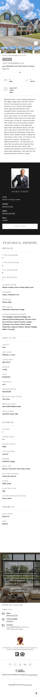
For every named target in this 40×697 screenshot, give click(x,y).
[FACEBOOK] (10, 664)
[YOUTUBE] (25, 664)
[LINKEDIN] (20, 664)
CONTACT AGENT (20, 226)
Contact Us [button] (20, 591)
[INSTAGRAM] (15, 664)
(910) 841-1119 (10, 621)
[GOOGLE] (30, 664)
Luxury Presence (33, 674)
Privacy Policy (28, 684)
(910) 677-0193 (7, 206)
